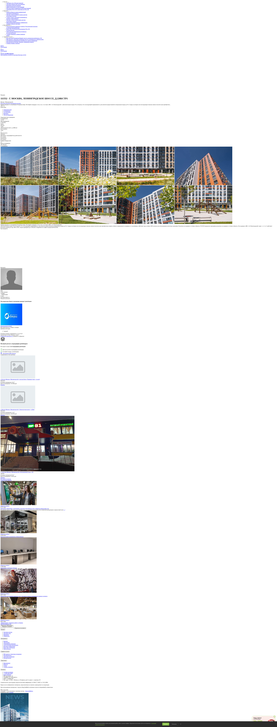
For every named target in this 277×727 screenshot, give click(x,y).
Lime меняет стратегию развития (9, 568)
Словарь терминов (8, 667)
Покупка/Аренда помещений (18, 8)
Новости (16, 13)
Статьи (16, 18)
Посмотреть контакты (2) (7, 336)
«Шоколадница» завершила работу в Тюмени (12, 622)
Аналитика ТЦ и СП (17, 9)
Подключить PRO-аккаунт (9, 353)
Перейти (3, 385)
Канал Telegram (7, 674)
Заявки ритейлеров (15, 7)
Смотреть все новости (6, 480)
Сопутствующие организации (10, 645)
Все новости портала (6, 479)
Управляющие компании (9, 643)
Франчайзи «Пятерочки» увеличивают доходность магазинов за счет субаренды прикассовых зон (25, 508)
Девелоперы (6, 642)
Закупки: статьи (16, 20)
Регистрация (4, 47)
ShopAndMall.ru (29, 691)
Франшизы (13, 5)
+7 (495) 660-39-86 (7, 673)
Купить (255, 720)
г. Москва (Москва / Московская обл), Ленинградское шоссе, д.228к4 (17, 409)
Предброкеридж (21, 40)
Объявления (6, 636)
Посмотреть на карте (16, 103)
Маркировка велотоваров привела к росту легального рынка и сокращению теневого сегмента (24, 596)
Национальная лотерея (6, 326)
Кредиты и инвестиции (9, 646)
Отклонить (174, 724)
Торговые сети (14, 3)
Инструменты (4, 638)
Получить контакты (5, 103)
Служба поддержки (8, 672)
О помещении (6, 111)
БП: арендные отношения (24, 38)
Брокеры (5, 641)
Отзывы (13, 43)
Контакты (5, 113)
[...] (64, 509)
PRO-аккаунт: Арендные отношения (25, 39)
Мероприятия (17, 23)
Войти (2, 45)
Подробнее (260, 720)
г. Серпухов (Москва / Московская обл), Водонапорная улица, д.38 (17, 472)
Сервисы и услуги (5, 651)
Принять (166, 724)
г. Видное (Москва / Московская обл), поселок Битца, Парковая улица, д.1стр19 (20, 379)
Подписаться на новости (20, 628)
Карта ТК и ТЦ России (9, 647)
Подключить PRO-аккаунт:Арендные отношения (7, 626)
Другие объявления (8, 115)
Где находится (6, 112)
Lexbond (11, 692)
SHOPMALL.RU (6, 624)
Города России (7, 649)
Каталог (3, 629)
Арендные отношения (8, 656)
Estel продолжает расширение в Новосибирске (12, 536)
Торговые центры (15, 4)
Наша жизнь (3, 660)
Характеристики (7, 109)
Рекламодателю (20, 42)
